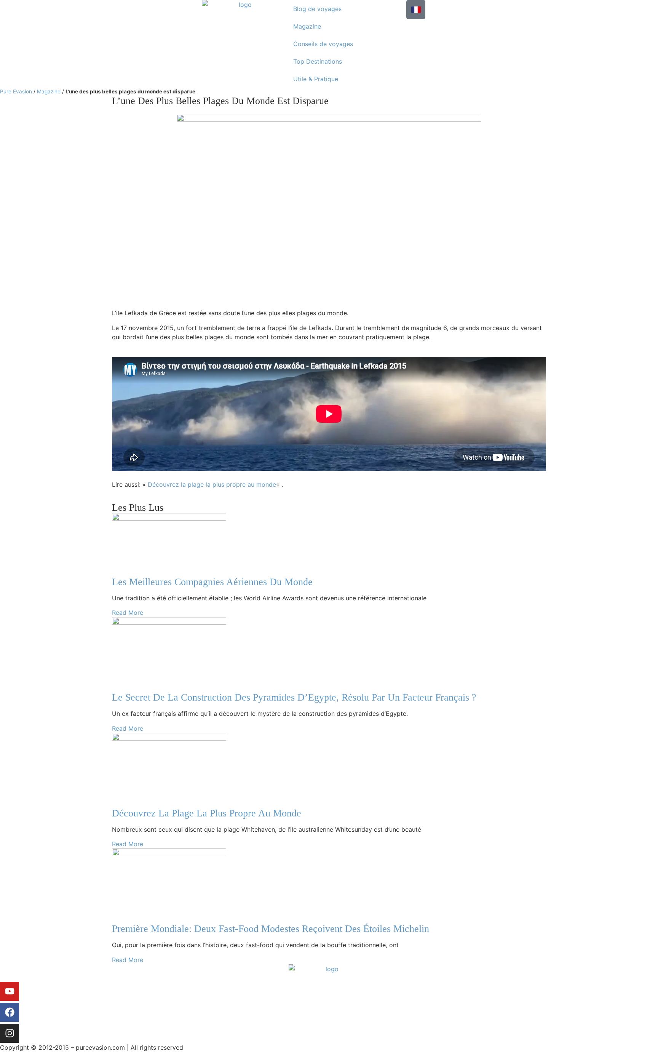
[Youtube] (9, 991)
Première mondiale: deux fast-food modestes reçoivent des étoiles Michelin (270, 928)
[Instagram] (9, 1033)
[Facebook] (9, 1012)
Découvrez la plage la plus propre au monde (212, 484)
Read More (127, 612)
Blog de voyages (317, 9)
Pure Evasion (16, 91)
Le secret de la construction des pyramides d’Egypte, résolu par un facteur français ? (294, 697)
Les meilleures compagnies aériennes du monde (212, 581)
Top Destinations (317, 61)
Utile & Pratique (315, 79)
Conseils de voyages (323, 44)
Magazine (307, 26)
